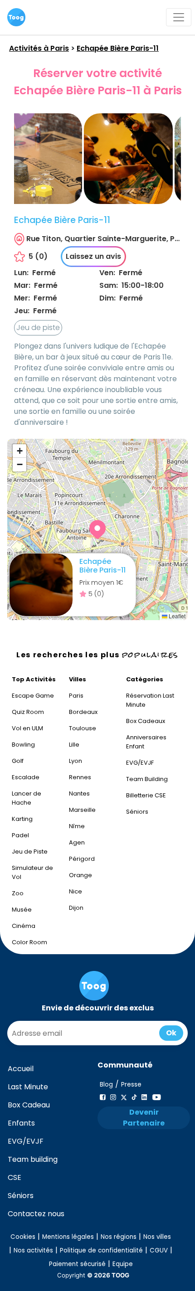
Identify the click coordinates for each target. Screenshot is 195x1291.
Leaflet (176, 616)
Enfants (21, 1123)
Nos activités (33, 1250)
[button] (97, 529)
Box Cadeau (29, 1105)
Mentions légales (68, 1237)
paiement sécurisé (77, 1264)
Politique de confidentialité (101, 1250)
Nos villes (157, 1237)
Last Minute (28, 1087)
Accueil (21, 1068)
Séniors (21, 1195)
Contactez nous (36, 1213)
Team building (33, 1159)
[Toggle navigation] (178, 17)
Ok (171, 1033)
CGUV (159, 1250)
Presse (131, 1084)
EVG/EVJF (26, 1141)
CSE (14, 1177)
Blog (106, 1084)
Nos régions (118, 1237)
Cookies (22, 1237)
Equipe (122, 1264)
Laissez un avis (93, 256)
